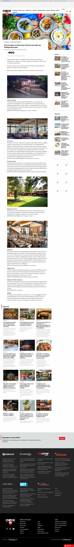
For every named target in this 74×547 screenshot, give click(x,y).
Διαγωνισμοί (40, 531)
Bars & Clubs (23, 523)
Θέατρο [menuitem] (48, 10)
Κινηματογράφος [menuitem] (41, 10)
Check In (46, 1)
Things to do (23, 525)
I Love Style (41, 1)
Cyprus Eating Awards (42, 533)
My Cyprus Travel (62, 1)
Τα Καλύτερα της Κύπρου (15, 41)
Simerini (20, 1)
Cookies (57, 531)
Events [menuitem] (57, 10)
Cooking (56, 1)
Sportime (25, 1)
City (37, 1)
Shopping (39, 525)
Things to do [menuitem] (28, 10)
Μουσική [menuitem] (35, 10)
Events (21, 533)
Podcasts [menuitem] (15, 12)
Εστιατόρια (6, 41)
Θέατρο (22, 531)
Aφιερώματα (40, 529)
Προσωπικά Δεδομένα (60, 525)
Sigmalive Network (6, 1)
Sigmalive (15, 1)
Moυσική (22, 527)
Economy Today (31, 1)
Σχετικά (6, 307)
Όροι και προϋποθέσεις (61, 523)
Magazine (51, 1)
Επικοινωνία (58, 527)
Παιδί (38, 521)
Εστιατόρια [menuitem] (15, 10)
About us (57, 529)
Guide (38, 527)
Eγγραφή (62, 438)
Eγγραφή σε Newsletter (61, 521)
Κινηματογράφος (24, 529)
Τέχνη (38, 523)
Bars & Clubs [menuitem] (21, 10)
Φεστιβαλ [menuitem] (53, 10)
